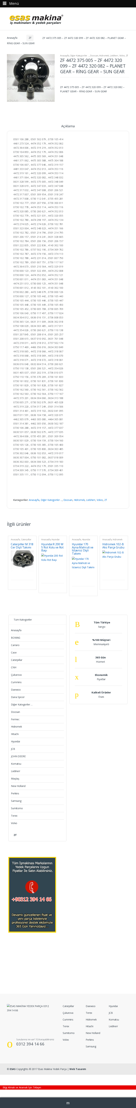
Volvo (122, 55)
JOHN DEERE (18, 756)
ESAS (13, 1069)
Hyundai (56, 539)
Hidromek (104, 55)
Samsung (16, 800)
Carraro (15, 645)
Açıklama (68, 126)
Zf (30, 37)
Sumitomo (17, 808)
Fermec (15, 719)
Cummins (16, 682)
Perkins (15, 793)
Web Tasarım (77, 1069)
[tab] (68, 127)
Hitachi (15, 734)
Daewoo (16, 689)
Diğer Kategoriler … (22, 704)
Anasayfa (12, 37)
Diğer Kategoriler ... (79, 55)
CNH (13, 667)
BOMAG (15, 637)
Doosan (94, 55)
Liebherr (114, 55)
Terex (14, 815)
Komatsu (16, 763)
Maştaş (15, 778)
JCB (13, 749)
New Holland (18, 786)
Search (68, 1103)
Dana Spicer (17, 697)
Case (13, 652)
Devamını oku (30, 575)
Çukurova (16, 674)
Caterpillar (26, 539)
